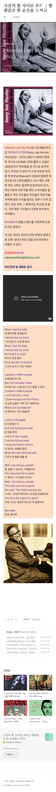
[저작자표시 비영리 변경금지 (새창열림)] (36, 619)
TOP (50, 782)
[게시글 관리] (16, 619)
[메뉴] (50, 6)
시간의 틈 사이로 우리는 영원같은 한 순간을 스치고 (28, 6)
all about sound (11, 748)
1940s (9, 632)
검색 (43, 6)
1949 (16, 632)
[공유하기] (12, 619)
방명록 (16, 17)
